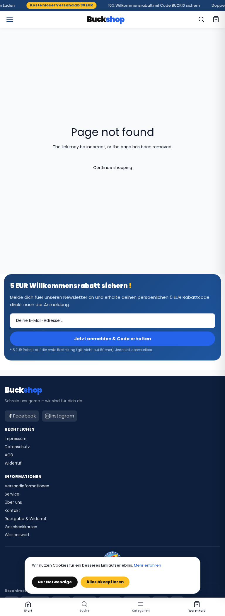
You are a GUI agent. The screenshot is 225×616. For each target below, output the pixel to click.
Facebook (24, 416)
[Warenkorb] (216, 19)
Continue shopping (112, 167)
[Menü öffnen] (9, 19)
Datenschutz (17, 447)
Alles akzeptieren (105, 582)
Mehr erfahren (147, 565)
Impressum (15, 438)
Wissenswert (17, 535)
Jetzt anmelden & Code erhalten (112, 339)
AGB (9, 455)
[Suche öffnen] (201, 19)
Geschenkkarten (21, 527)
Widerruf (13, 463)
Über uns (13, 502)
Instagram (62, 416)
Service (12, 494)
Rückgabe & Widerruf (26, 519)
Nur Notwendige (55, 582)
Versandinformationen (27, 486)
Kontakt (12, 510)
